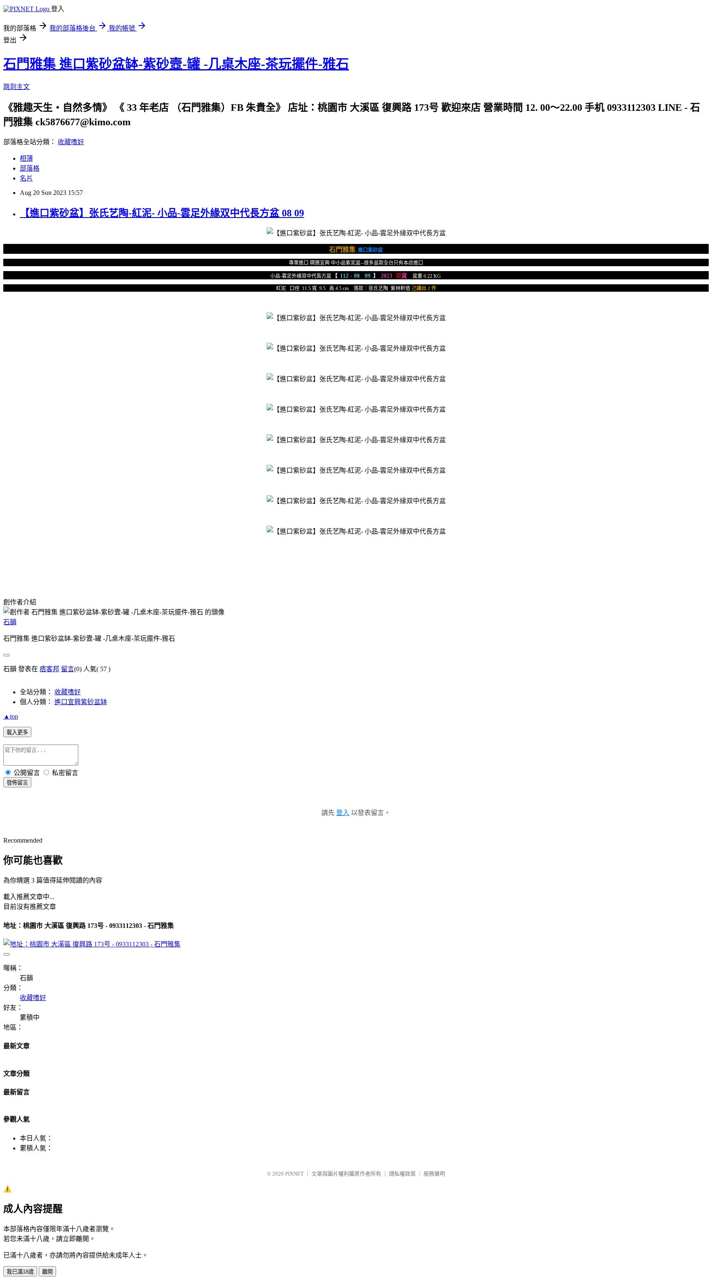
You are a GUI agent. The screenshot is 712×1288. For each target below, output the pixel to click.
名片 (26, 178)
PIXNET (294, 1174)
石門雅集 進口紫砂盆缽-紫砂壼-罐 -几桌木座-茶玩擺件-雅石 (176, 63)
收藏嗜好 (71, 141)
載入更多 (17, 732)
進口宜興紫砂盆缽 (80, 701)
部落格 (30, 168)
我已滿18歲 (20, 1272)
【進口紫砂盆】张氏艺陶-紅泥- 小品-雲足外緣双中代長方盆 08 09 (162, 213)
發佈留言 (17, 783)
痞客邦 (49, 668)
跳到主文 (16, 86)
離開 (47, 1272)
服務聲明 (434, 1174)
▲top (10, 716)
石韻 (9, 621)
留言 (67, 668)
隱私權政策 (402, 1174)
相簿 (26, 158)
